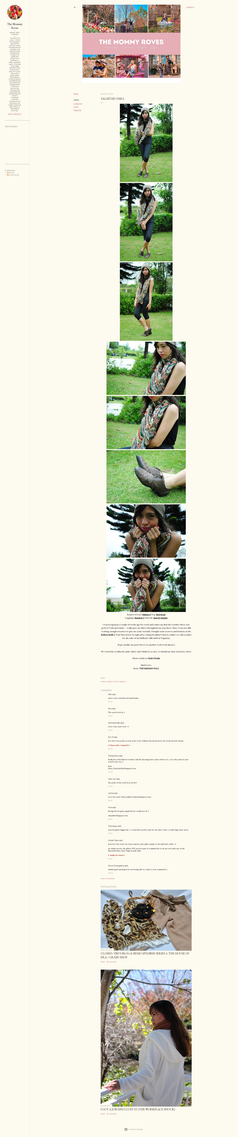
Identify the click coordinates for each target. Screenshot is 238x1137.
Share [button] (75, 94)
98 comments (112, 962)
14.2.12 (110, 772)
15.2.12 (110, 800)
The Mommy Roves (14, 26)
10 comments (111, 1114)
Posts (11, 173)
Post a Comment (108, 878)
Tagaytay (77, 110)
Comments (14, 175)
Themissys (112, 826)
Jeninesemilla (114, 723)
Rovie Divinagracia (116, 866)
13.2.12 (110, 702)
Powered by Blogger (135, 1129)
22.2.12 (110, 873)
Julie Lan (112, 779)
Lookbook (77, 104)
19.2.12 (110, 833)
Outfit (76, 107)
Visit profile (14, 114)
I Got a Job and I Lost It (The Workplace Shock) (138, 1109)
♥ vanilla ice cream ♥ (116, 855)
